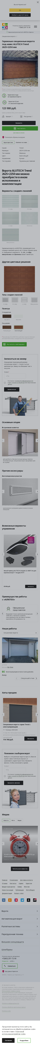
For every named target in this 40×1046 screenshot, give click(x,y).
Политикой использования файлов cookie (13, 1032)
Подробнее (24, 1040)
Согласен (8, 1040)
